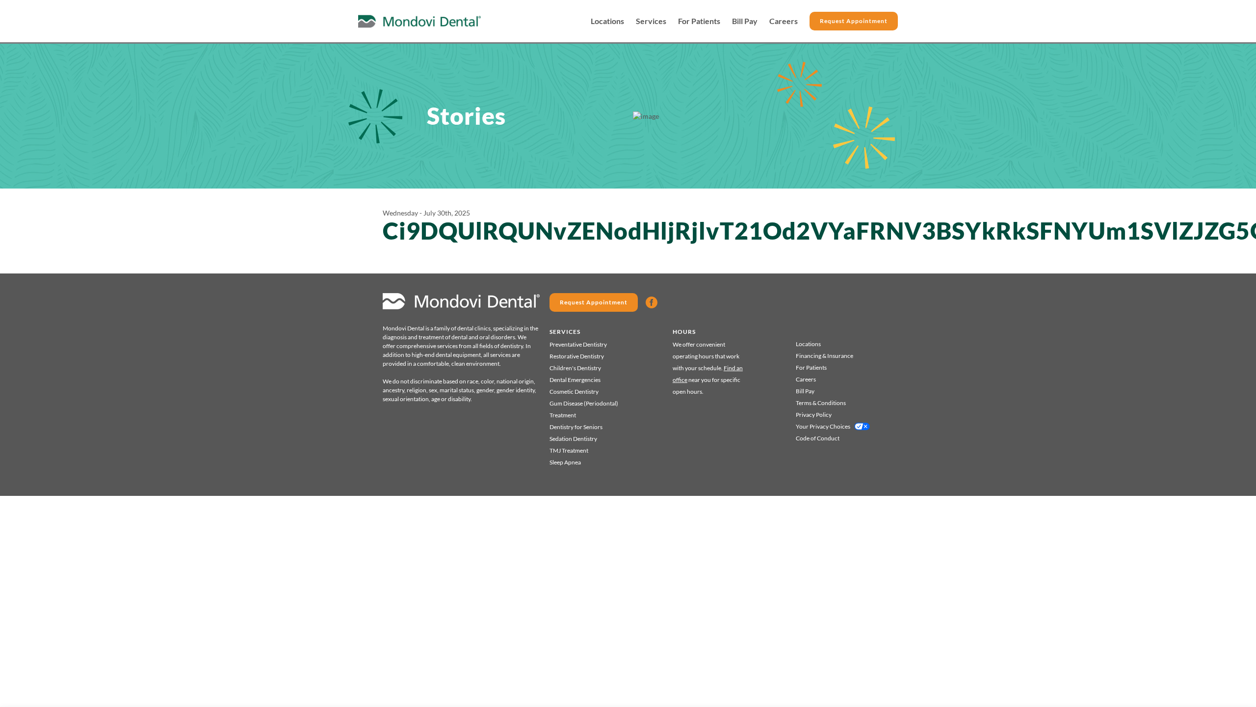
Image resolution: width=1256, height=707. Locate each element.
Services (651, 21)
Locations (607, 21)
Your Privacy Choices (823, 426)
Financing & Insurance (824, 355)
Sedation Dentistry (573, 438)
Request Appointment (854, 21)
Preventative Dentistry (578, 344)
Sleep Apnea (565, 462)
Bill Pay (745, 21)
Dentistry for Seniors (576, 427)
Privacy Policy (814, 414)
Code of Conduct (817, 438)
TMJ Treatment (569, 450)
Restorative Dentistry (577, 356)
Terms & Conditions (821, 403)
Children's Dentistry (575, 368)
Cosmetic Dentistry (574, 391)
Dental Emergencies (575, 379)
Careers (783, 21)
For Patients (699, 21)
